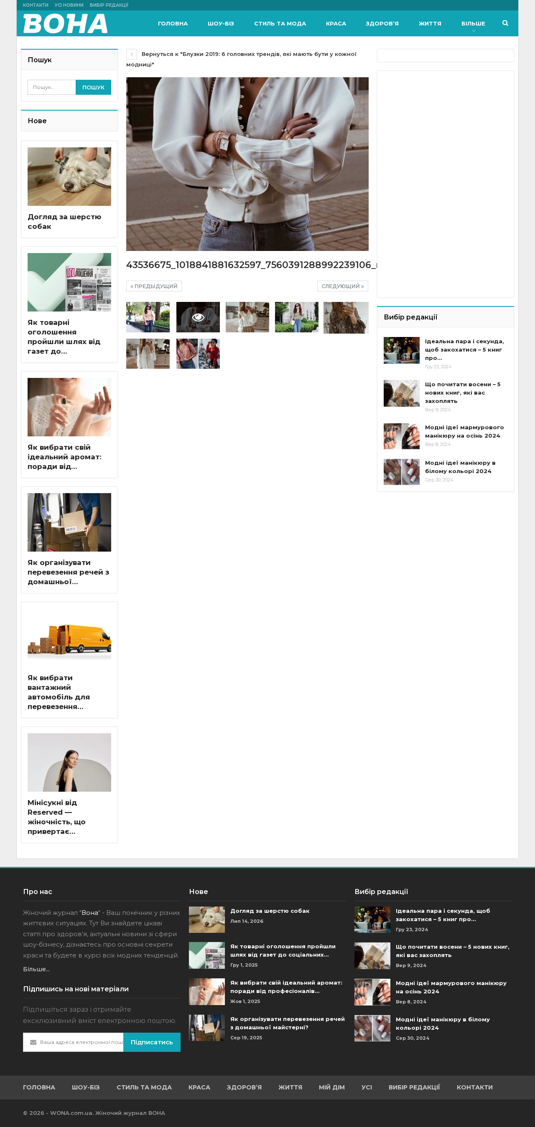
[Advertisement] (446, 129)
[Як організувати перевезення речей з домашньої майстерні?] (69, 522)
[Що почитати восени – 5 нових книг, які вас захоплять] (402, 393)
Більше (473, 23)
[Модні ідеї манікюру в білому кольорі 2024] (402, 471)
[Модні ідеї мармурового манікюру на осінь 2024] (402, 436)
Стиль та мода (280, 23)
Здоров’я (382, 23)
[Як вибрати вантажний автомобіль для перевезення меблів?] (69, 637)
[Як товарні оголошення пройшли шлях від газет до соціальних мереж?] (69, 282)
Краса (336, 23)
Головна (173, 23)
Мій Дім (332, 1087)
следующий (341, 286)
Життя (430, 23)
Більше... (36, 969)
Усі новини (69, 5)
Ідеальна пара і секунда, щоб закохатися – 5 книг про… (464, 349)
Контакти (35, 5)
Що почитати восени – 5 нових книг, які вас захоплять (463, 392)
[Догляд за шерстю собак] (69, 176)
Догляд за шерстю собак (270, 910)
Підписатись (152, 1042)
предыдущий (155, 286)
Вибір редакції (109, 5)
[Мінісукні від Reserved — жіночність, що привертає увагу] (69, 762)
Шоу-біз (221, 23)
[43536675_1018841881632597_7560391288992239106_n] (148, 317)
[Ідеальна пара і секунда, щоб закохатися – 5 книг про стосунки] (402, 350)
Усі (367, 1087)
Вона (90, 913)
